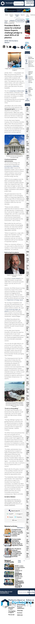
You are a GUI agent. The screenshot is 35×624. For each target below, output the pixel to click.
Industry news (11, 15)
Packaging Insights (11, 611)
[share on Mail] (10, 47)
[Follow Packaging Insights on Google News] (33, 603)
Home (6, 15)
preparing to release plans (17, 91)
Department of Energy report (15, 300)
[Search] (22, 3)
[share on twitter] (7, 47)
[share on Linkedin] (4, 47)
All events (27, 99)
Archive (19, 613)
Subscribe (32, 592)
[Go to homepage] (16, 608)
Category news (17, 15)
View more (20, 527)
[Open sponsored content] (17, 12)
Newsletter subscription (30, 2)
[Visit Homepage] (7, 6)
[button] (10, 513)
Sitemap (20, 610)
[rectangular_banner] (27, 49)
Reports (23, 15)
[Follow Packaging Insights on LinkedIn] (27, 603)
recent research (16, 278)
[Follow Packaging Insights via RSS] (30, 603)
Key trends (27, 15)
